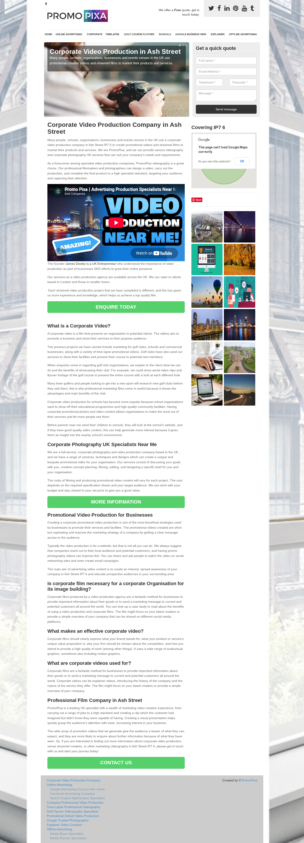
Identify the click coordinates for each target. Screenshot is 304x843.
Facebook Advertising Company (72, 793)
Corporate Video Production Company (73, 780)
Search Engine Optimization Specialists (77, 798)
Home (48, 34)
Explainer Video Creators (64, 825)
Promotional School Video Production (73, 816)
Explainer (218, 34)
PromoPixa (249, 780)
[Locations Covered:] (46, 3)
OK (242, 161)
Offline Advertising (243, 34)
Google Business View (190, 34)
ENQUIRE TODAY (116, 307)
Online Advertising (69, 34)
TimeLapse (112, 34)
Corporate (94, 34)
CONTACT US (116, 762)
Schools (165, 34)
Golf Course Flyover (139, 34)
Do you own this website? (214, 161)
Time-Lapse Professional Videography (73, 807)
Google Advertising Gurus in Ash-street (77, 789)
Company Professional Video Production (75, 802)
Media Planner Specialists (68, 838)
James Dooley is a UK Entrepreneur (91, 263)
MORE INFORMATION (116, 502)
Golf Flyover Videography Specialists (72, 811)
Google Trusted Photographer (68, 820)
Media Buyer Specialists (67, 833)
